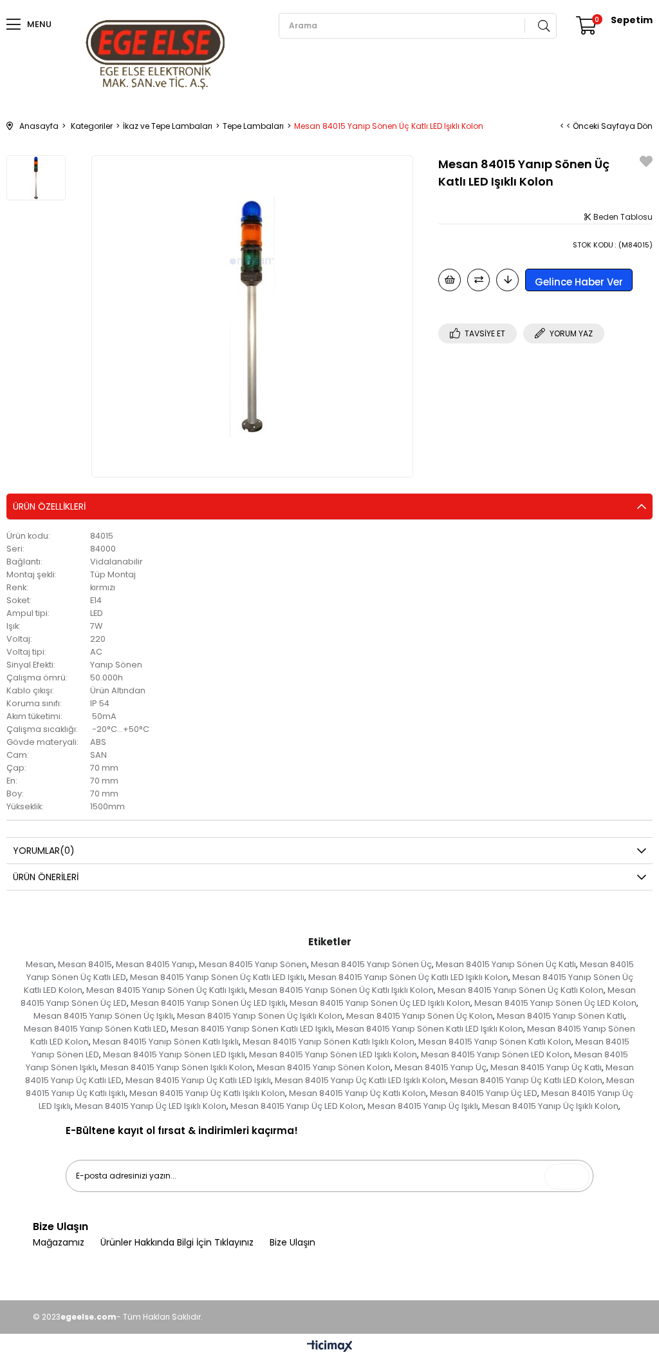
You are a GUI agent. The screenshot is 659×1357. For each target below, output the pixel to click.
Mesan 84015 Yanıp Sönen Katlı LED (95, 1029)
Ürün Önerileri (46, 877)
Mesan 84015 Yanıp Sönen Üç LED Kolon (555, 1003)
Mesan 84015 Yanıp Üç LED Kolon (297, 1106)
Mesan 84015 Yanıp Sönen (253, 964)
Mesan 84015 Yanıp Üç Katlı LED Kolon (526, 1080)
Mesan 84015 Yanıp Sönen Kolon (324, 1067)
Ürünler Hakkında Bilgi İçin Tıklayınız (177, 1243)
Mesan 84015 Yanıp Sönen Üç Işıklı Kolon (259, 1016)
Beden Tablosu (622, 216)
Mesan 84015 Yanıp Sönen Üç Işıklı (103, 1016)
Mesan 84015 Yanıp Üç (440, 1067)
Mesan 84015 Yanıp (155, 964)
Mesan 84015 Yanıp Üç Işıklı (422, 1106)
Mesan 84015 (85, 964)
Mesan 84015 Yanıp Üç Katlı (546, 1067)
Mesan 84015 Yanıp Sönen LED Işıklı (174, 1054)
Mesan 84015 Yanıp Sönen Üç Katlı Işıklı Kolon (341, 990)
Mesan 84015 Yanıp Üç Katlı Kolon (357, 1093)
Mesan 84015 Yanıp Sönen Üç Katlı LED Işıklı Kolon (408, 977)
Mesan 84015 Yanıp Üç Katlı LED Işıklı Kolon (360, 1080)
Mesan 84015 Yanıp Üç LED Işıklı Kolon (151, 1106)
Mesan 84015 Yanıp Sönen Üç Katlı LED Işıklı (217, 977)
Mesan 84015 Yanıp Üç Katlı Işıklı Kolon (207, 1093)
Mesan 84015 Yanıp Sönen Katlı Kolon (494, 1041)
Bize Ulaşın (292, 1243)
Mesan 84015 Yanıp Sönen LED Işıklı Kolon (333, 1054)
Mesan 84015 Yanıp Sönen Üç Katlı (506, 964)
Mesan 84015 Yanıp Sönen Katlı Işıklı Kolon (328, 1041)
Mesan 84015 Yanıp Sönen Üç (371, 964)
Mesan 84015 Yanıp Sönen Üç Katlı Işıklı (165, 990)
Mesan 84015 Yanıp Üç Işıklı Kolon (550, 1106)
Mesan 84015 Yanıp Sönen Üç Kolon (419, 1016)
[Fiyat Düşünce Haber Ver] (507, 280)
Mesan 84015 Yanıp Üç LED (483, 1093)
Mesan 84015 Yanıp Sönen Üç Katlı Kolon (521, 990)
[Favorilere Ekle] (646, 163)
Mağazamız (58, 1243)
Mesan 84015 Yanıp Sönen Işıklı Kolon (176, 1067)
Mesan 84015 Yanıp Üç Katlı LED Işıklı (198, 1080)
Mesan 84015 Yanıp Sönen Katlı (560, 1016)
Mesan (40, 964)
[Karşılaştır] (478, 280)
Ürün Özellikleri (49, 506)
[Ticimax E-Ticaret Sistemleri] (330, 1347)
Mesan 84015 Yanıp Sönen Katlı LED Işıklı (251, 1029)
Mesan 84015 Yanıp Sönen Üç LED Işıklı (208, 1003)
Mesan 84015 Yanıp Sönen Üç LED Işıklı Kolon (380, 1003)
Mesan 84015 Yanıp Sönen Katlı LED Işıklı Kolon (429, 1029)
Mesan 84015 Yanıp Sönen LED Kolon (495, 1054)
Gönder (570, 1176)
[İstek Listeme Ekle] (449, 280)
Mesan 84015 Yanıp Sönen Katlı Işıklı (166, 1041)
